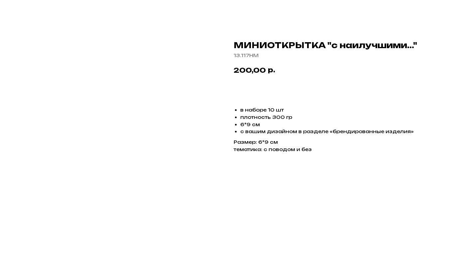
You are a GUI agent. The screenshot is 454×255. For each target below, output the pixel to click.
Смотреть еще (33, 10)
